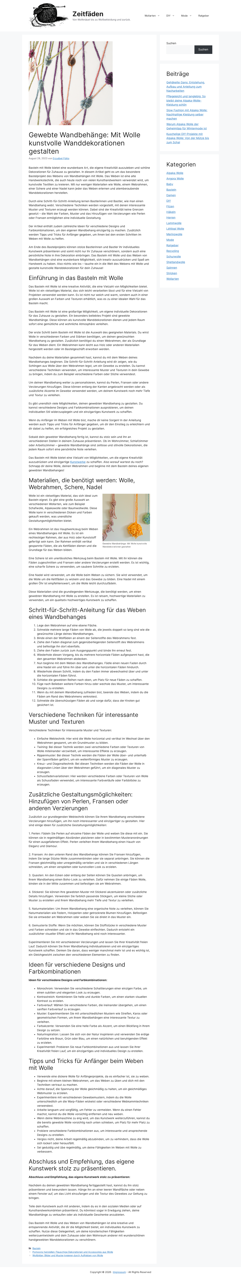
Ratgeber (203, 15)
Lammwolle (173, 223)
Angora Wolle (175, 178)
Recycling (172, 251)
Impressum (119, 1272)
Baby (169, 184)
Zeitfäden (87, 14)
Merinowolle (174, 234)
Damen (171, 195)
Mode (184, 15)
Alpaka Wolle (174, 173)
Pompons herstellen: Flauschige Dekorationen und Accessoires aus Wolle (72, 1252)
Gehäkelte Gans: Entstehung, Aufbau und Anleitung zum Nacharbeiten (185, 86)
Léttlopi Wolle (175, 228)
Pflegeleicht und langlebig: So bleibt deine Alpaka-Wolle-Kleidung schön (186, 100)
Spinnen (171, 267)
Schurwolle (173, 256)
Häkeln (171, 212)
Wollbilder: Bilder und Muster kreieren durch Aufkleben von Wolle (67, 1255)
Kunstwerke (78, 462)
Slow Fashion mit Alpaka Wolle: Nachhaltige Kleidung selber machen (186, 114)
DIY (168, 15)
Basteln (36, 1248)
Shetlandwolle (175, 262)
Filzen (170, 206)
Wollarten (150, 15)
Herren (170, 217)
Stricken (171, 273)
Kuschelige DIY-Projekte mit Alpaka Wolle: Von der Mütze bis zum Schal (187, 138)
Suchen (171, 43)
